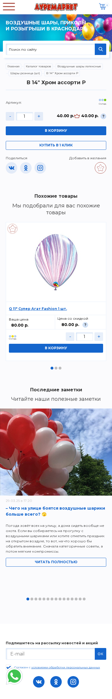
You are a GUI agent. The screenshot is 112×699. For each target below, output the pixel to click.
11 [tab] (68, 599)
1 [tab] (52, 368)
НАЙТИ (100, 49)
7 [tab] (52, 599)
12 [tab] (72, 599)
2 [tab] (56, 368)
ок (100, 653)
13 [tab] (76, 599)
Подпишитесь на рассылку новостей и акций (52, 643)
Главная (13, 66)
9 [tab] (60, 599)
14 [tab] (80, 599)
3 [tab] (60, 368)
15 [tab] (84, 599)
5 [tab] (44, 599)
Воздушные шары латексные (79, 66)
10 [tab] (64, 599)
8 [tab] (56, 599)
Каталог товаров (38, 66)
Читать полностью (56, 562)
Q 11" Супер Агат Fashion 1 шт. (38, 309)
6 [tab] (48, 599)
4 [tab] (39, 599)
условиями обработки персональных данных (65, 667)
